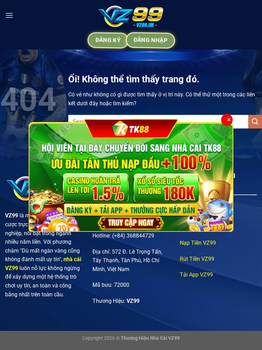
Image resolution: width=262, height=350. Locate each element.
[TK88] (131, 175)
